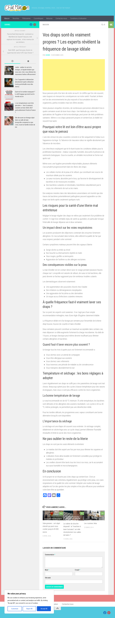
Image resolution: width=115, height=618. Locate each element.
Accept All (44, 609)
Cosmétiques (38, 18)
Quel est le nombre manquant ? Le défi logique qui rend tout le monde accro (25, 94)
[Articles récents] (12, 61)
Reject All (29, 609)
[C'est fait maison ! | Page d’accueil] (16, 7)
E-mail (77, 570)
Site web (48, 578)
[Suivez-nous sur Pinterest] (34, 24)
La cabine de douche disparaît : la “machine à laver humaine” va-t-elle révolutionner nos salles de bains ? (72, 529)
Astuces (49, 18)
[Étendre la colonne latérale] (111, 24)
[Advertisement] (74, 75)
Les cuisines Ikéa (90, 523)
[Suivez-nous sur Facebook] (31, 24)
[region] (29, 602)
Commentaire (50, 555)
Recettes (16, 18)
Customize (14, 609)
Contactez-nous (61, 18)
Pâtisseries (26, 18)
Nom (47, 570)
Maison (7, 18)
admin (48, 55)
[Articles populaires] (28, 61)
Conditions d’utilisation (78, 18)
